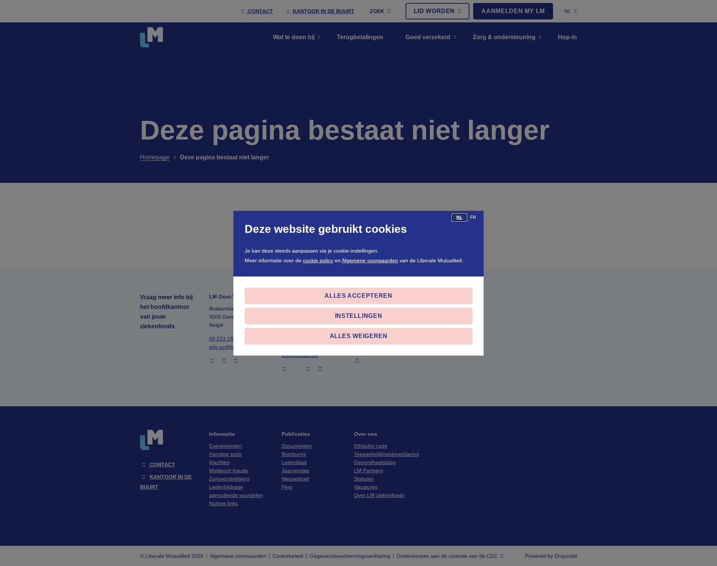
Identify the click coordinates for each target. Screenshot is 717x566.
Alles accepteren (358, 296)
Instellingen (358, 316)
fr (473, 217)
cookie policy (318, 260)
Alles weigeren (359, 336)
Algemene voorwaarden (370, 260)
